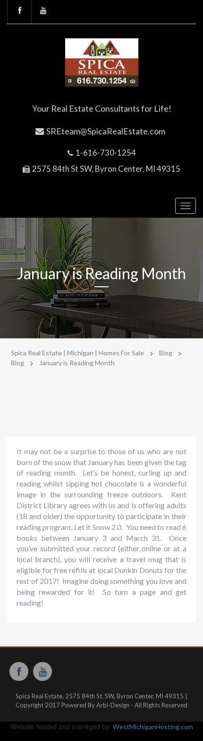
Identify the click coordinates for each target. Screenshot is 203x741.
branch (46, 559)
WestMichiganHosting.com (153, 727)
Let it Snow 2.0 (97, 526)
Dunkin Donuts (138, 569)
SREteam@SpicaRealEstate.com (105, 131)
